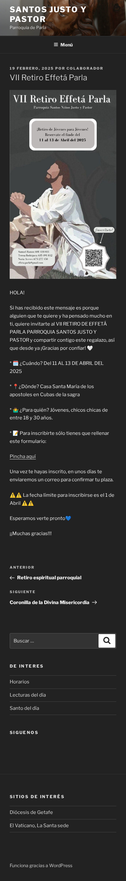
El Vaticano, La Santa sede (39, 825)
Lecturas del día (28, 695)
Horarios (19, 682)
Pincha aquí (23, 456)
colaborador (85, 68)
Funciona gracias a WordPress (41, 865)
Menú (66, 44)
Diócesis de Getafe (31, 812)
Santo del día (24, 708)
